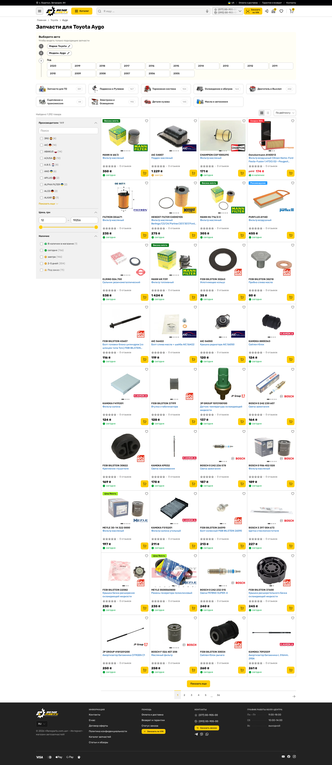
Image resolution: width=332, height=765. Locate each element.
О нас (92, 720)
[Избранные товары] (282, 11)
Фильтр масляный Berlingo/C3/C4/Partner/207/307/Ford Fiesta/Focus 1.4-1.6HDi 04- (173, 222)
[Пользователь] (266, 11)
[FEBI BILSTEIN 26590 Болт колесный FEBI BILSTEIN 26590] (223, 508)
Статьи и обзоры (98, 742)
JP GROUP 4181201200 (116, 651)
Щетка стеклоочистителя (264, 530)
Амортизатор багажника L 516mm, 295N (268, 657)
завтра (55, 256)
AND (50, 171)
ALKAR (51, 197)
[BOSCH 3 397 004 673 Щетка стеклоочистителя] (271, 508)
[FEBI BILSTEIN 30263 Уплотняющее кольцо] (223, 259)
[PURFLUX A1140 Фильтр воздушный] (271, 197)
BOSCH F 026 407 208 (164, 651)
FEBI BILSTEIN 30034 (212, 651)
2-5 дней (56, 263)
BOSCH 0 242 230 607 (262, 403)
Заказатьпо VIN (255, 11)
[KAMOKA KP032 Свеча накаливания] (174, 446)
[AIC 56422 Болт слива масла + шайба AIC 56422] (174, 321)
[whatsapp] (207, 734)
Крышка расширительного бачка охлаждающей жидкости (268, 594)
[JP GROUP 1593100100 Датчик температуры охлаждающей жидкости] (223, 384)
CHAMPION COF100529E (214, 154)
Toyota (54, 20)
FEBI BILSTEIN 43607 (115, 341)
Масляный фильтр (162, 655)
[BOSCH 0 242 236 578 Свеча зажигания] (223, 446)
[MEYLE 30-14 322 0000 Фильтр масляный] (125, 508)
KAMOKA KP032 (160, 465)
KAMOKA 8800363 (259, 341)
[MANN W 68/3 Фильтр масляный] (125, 135)
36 (218, 695)
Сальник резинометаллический (121, 282)
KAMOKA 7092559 (259, 651)
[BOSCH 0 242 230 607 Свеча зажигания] (271, 384)
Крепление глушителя (116, 468)
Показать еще (198, 683)
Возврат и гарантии (153, 720)
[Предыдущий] (106, 135)
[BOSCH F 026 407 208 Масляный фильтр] (174, 632)
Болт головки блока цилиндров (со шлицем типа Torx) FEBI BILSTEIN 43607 (123, 346)
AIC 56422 (157, 341)
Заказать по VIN (155, 731)
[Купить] (144, 173)
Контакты (291, 3)
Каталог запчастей (100, 736)
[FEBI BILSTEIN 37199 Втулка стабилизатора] (174, 384)
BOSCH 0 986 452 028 (262, 465)
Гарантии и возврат (272, 3)
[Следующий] (145, 135)
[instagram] (294, 756)
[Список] (267, 113)
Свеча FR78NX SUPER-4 (214, 592)
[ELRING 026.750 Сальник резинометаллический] (125, 259)
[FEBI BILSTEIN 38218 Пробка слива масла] (271, 259)
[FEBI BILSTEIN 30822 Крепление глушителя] (125, 446)
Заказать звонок (208, 728)
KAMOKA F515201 (161, 527)
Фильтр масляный (113, 158)
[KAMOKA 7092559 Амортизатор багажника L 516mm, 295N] (271, 632)
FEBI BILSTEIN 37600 (261, 589)
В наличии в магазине (62, 243)
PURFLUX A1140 (258, 217)
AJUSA (52, 158)
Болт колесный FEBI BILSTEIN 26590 (221, 530)
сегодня (56, 250)
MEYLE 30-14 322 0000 (116, 527)
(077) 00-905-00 (208, 715)
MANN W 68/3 (111, 154)
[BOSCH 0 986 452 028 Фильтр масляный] (271, 446)
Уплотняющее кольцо (212, 282)
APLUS (51, 177)
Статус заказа (150, 725)
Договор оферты (98, 725)
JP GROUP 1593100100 (213, 403)
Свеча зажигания (259, 406)
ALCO (51, 191)
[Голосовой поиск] (207, 11)
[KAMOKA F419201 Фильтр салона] (125, 384)
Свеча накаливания (163, 468)
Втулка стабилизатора (164, 406)
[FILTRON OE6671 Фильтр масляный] (125, 197)
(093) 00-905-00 (208, 721)
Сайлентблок (256, 344)
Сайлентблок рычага (212, 655)
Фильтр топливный (162, 282)
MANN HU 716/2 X (210, 217)
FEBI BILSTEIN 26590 (212, 527)
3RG (50, 138)
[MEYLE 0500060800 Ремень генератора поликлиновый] (174, 570)
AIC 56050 (206, 341)
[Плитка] (262, 113)
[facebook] (288, 756)
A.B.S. (51, 164)
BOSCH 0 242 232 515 (213, 589)
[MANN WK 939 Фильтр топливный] (174, 259)
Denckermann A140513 (262, 154)
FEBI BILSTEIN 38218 (261, 279)
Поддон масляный (162, 158)
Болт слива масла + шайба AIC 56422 (172, 344)
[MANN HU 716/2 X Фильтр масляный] (223, 197)
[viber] (201, 734)
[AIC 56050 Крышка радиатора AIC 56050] (223, 321)
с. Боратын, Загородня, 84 (52, 3)
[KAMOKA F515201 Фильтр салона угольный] (174, 508)
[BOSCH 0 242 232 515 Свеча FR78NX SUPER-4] (223, 570)
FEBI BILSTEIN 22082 (115, 589)
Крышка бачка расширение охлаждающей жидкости (119, 594)
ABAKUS (53, 151)
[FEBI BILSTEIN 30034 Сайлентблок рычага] (223, 632)
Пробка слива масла (261, 282)
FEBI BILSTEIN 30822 (115, 465)
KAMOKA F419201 (113, 403)
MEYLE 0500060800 (163, 589)
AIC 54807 (157, 154)
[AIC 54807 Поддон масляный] (174, 135)
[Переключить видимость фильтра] (95, 123)
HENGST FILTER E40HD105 (167, 217)
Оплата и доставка (248, 3)
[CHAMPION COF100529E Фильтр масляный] (223, 135)
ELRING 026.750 (112, 279)
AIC (50, 145)
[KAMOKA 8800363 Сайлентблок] (271, 321)
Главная (41, 20)
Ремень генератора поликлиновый (171, 592)
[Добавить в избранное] (146, 121)
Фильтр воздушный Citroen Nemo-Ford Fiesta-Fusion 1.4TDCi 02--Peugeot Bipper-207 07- (271, 160)
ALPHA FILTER (55, 184)
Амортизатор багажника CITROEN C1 (124, 655)
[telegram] (196, 734)
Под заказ (56, 270)
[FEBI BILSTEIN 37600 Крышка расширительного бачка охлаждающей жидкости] (271, 570)
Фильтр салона (111, 406)
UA (233, 3)
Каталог (84, 11)
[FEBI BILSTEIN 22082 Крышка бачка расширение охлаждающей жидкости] (125, 570)
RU (40, 723)
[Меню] (39, 11)
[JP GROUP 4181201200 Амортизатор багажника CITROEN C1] (125, 632)
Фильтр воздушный (260, 220)
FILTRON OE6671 (112, 217)
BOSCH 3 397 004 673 (261, 527)
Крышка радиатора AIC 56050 (217, 344)
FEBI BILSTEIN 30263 (212, 279)
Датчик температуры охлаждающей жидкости (221, 408)
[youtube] (283, 756)
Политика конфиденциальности (108, 731)
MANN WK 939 (159, 279)
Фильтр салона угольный (166, 530)
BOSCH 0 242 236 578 (213, 465)
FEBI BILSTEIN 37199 (163, 403)
